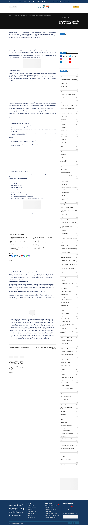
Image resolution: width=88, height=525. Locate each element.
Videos (69, 451)
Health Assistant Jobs (69, 181)
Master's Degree (69, 245)
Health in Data (69, 189)
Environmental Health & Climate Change (69, 145)
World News (69, 464)
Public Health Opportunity (69, 354)
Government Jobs (31, 517)
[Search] (78, 1)
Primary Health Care (69, 321)
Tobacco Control (69, 417)
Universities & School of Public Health (69, 439)
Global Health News (69, 172)
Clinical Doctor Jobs (69, 111)
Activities (69, 76)
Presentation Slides (69, 318)
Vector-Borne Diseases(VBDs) (69, 448)
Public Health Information (69, 337)
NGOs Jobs (30, 515)
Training (69, 419)
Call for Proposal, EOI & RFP (69, 105)
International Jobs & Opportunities (69, 222)
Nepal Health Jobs (36, 1)
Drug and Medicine (69, 134)
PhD (69, 308)
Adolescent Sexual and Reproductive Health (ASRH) (69, 80)
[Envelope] (78, 523)
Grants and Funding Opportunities (69, 175)
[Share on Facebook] (31, 306)
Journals (69, 236)
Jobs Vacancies (69, 233)
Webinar (69, 456)
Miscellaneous (69, 254)
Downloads (52, 1)
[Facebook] (69, 523)
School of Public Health (61, 1)
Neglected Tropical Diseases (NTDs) (69, 264)
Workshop (69, 462)
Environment (69, 142)
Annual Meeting (69, 91)
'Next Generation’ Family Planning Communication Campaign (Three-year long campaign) (42, 243)
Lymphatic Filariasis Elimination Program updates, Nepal (24, 271)
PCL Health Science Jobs (69, 299)
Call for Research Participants (69, 108)
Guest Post (69, 178)
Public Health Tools (69, 362)
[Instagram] (73, 523)
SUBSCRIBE (76, 6)
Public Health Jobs (69, 343)
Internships (69, 230)
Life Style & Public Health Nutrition (69, 238)
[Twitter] (71, 523)
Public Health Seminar (69, 359)
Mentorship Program (69, 252)
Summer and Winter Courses (69, 402)
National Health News (69, 257)
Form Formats (69, 166)
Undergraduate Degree (69, 430)
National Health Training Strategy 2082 (16, 362)
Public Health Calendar (49, 507)
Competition (69, 116)
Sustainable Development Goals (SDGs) (69, 408)
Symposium (69, 414)
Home (20, 1)
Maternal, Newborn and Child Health (69, 248)
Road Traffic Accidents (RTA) (69, 388)
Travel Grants (69, 422)
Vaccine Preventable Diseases (69, 445)
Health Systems (69, 204)
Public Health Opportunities (69, 351)
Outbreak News (69, 294)
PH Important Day (69, 302)
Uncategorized (69, 427)
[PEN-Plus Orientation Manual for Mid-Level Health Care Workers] (11, 357)
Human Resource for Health (69, 207)
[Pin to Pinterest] (33, 306)
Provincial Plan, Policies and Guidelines (69, 325)
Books (69, 102)
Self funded (69, 393)
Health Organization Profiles (51, 513)
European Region (69, 149)
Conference (69, 119)
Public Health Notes (69, 348)
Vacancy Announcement (69, 442)
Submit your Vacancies (67, 507)
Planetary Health (69, 313)
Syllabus (69, 411)
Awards (69, 100)
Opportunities (44, 1)
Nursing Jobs (69, 275)
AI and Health (69, 89)
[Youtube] (76, 523)
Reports (69, 374)
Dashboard (69, 127)
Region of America (69, 371)
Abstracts (69, 74)
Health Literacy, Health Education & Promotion (69, 199)
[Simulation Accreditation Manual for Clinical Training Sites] (22, 357)
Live (69, 242)
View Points (69, 453)
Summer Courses (69, 404)
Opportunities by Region (69, 291)
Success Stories (69, 399)
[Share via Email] (41, 306)
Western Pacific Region (69, 459)
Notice (69, 1)
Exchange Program (69, 151)
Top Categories (48, 503)
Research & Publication (69, 382)
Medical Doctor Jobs (32, 507)
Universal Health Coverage (69, 433)
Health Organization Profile (69, 202)
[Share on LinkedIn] (34, 306)
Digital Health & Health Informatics (69, 130)
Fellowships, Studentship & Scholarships (69, 160)
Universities (69, 436)
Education (69, 139)
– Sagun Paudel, (13, 516)
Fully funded (69, 169)
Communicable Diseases (69, 113)
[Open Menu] (9, 1)
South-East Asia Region (69, 396)
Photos (69, 310)
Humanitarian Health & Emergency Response (69, 211)
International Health (69, 219)
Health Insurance (69, 192)
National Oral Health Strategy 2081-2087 (18, 237)
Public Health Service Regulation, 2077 (41, 247)
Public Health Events (69, 335)
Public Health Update (26, 1)
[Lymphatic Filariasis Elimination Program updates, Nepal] (22, 260)
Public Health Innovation (69, 340)
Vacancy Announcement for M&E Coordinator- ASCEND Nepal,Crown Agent (29, 291)
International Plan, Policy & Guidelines (69, 227)
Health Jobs (69, 195)
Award (69, 97)
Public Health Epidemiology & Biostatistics (69, 332)
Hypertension (69, 214)
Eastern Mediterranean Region (69, 136)
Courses (69, 124)
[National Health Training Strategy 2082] (16, 357)
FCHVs (69, 157)
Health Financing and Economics (69, 187)
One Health (69, 280)
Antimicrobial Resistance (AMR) (69, 94)
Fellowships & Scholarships (50, 509)
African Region (69, 86)
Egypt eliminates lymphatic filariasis (18, 281)
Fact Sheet (69, 154)
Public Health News (69, 346)
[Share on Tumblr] (35, 306)
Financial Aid (69, 164)
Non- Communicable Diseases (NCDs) (69, 268)
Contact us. (21, 523)
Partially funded (69, 297)
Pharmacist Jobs (69, 305)
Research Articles (69, 385)
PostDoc (69, 316)
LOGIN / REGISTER (13, 6)
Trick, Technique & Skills (69, 425)
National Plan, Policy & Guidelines (20, 15)
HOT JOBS (30, 503)
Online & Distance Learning (69, 283)
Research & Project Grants (69, 377)
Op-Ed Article (69, 288)
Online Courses (69, 286)
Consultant (69, 121)
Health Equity (69, 184)
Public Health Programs (69, 357)
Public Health (69, 328)
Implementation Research (69, 217)
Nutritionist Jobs (69, 277)
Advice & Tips (69, 83)
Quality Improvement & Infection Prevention (69, 368)
